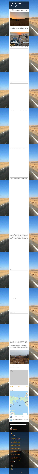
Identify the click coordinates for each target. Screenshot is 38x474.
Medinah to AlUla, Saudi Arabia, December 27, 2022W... (16, 439)
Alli (13, 428)
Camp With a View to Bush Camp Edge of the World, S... (16, 451)
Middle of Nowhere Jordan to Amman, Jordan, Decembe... (16, 436)
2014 (11, 469)
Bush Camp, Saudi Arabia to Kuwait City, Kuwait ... (15, 455)
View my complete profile (15, 429)
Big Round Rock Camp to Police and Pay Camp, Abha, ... (16, 447)
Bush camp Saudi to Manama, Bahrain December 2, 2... (16, 458)
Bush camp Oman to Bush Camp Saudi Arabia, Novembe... (16, 460)
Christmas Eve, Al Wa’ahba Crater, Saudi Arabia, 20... (15, 441)
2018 (11, 466)
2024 (11, 433)
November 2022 (12, 461)
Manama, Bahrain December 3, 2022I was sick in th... (16, 457)
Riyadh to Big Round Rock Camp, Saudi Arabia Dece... (16, 448)
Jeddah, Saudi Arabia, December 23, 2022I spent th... (15, 442)
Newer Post (11, 386)
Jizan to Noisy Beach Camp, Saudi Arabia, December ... (16, 444)
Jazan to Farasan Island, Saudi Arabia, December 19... (15, 445)
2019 (11, 465)
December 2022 (12, 435)
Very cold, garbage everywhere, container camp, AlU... (15, 438)
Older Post (27, 386)
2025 (11, 432)
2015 (11, 468)
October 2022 (12, 462)
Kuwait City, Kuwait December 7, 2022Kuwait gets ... (15, 454)
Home (19, 386)
